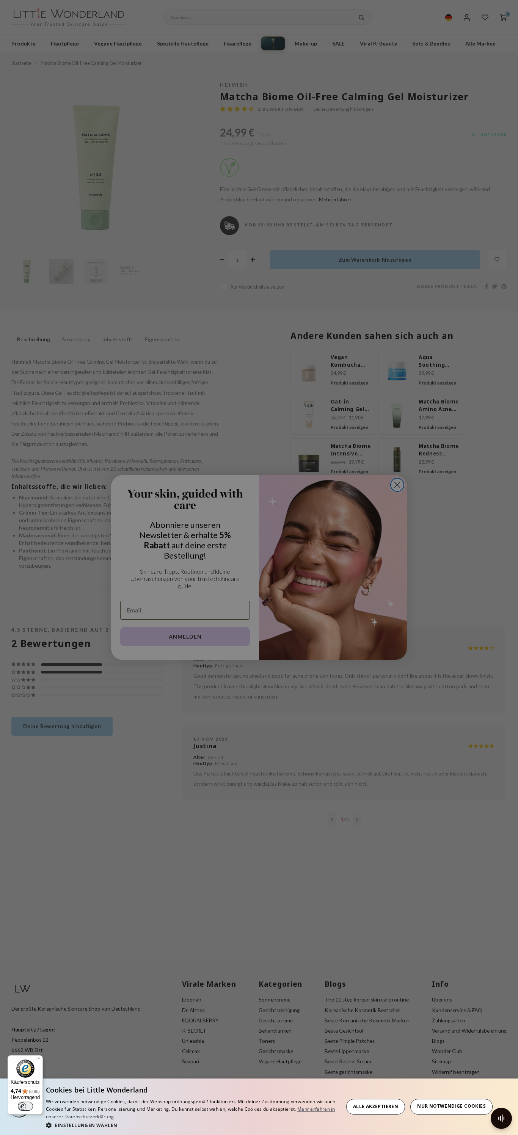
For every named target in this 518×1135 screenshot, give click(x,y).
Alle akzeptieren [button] (375, 1106)
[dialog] (259, 1106)
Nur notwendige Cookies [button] (451, 1106)
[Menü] (38, 1059)
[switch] (25, 1106)
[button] (192, 1125)
